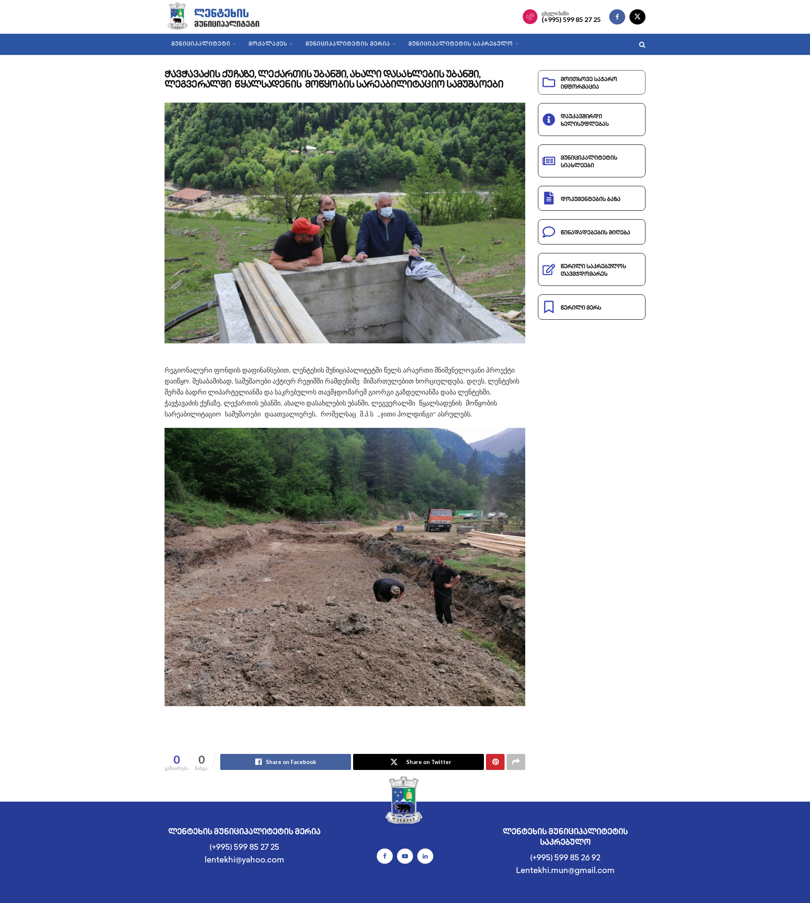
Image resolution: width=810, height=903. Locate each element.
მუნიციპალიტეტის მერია (347, 44)
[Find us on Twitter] (637, 16)
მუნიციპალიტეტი (200, 44)
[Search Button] (642, 44)
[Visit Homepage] (220, 17)
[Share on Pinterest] (495, 762)
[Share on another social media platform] (516, 762)
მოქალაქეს (267, 44)
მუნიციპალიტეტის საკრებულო (460, 44)
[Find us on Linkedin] (425, 856)
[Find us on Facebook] (617, 16)
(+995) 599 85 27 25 (571, 19)
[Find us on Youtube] (405, 856)
